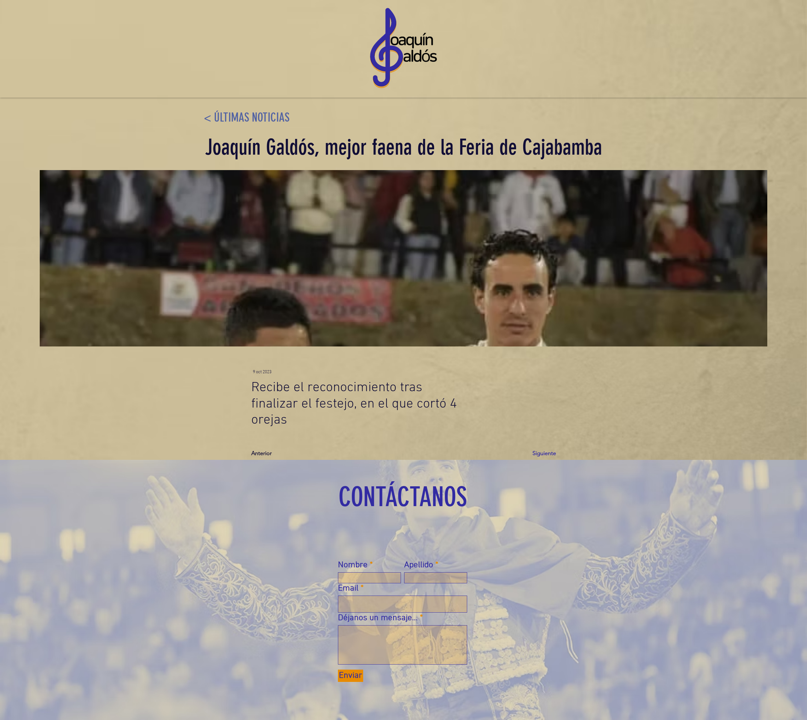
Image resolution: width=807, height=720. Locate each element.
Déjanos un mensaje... (378, 618)
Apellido (418, 565)
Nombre (353, 565)
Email (348, 588)
